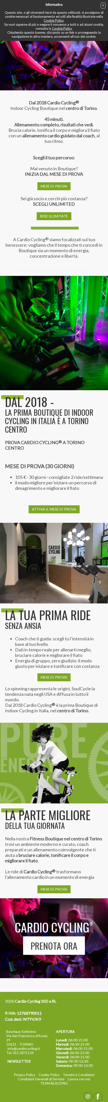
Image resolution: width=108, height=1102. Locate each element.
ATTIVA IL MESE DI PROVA (54, 509)
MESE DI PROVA (54, 186)
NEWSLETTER (19, 1061)
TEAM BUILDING (54, 1083)
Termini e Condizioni (78, 1075)
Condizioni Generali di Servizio (41, 1079)
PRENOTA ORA (54, 945)
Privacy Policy (24, 1075)
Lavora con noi (79, 1079)
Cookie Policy (54, 20)
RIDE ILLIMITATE (54, 216)
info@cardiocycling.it (24, 1048)
